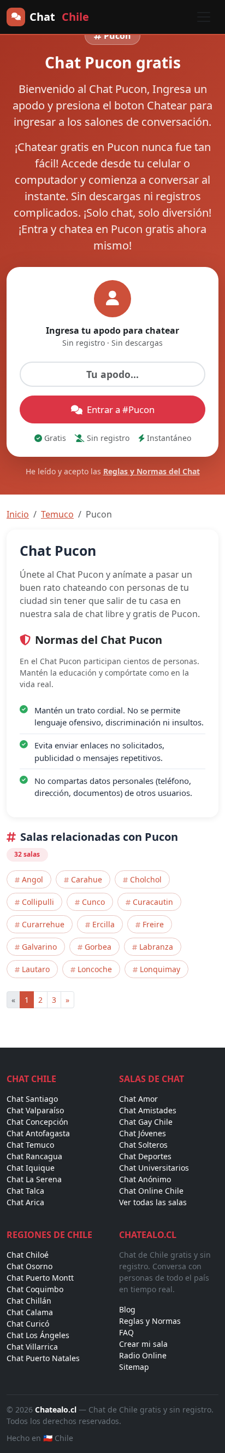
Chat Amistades (147, 1110)
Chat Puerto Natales (43, 1358)
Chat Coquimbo (35, 1289)
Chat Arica (25, 1202)
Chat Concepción (37, 1122)
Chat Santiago (32, 1099)
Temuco (57, 514)
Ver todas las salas (153, 1202)
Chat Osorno (29, 1266)
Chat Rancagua (34, 1156)
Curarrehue (43, 924)
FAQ (126, 1332)
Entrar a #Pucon (121, 409)
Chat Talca (25, 1190)
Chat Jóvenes (142, 1133)
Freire (153, 924)
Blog (127, 1309)
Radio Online (143, 1355)
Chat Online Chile (151, 1190)
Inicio (18, 514)
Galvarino (39, 946)
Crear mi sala (143, 1344)
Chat (59, 16)
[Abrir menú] (203, 17)
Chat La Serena (34, 1179)
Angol (32, 879)
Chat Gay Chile (146, 1122)
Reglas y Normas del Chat (151, 471)
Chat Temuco (30, 1145)
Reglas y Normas (150, 1321)
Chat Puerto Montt (40, 1277)
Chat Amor (138, 1099)
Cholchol (146, 879)
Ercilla (103, 924)
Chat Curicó (28, 1323)
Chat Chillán (29, 1300)
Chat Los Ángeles (38, 1335)
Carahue (86, 879)
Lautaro (36, 969)
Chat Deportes (145, 1156)
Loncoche (95, 969)
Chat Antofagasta (38, 1133)
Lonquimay (160, 969)
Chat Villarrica (32, 1346)
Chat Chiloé (28, 1254)
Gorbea (98, 946)
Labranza (156, 946)
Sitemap (134, 1367)
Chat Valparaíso (35, 1110)
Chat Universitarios (154, 1168)
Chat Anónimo (145, 1179)
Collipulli (38, 902)
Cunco (93, 902)
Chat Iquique (31, 1168)
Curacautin (153, 902)
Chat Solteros (143, 1145)
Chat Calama (30, 1312)
